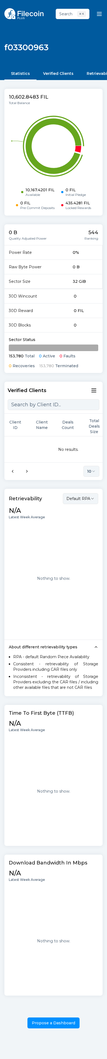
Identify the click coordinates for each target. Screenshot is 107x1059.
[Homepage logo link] (24, 13)
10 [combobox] (89, 471)
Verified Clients (58, 73)
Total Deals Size (94, 426)
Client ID (15, 425)
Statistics (20, 73)
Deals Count (68, 425)
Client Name (42, 425)
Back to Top (80, 1049)
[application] (53, 146)
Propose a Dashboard (53, 1022)
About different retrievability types (43, 647)
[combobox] (80, 498)
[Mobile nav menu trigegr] (99, 14)
